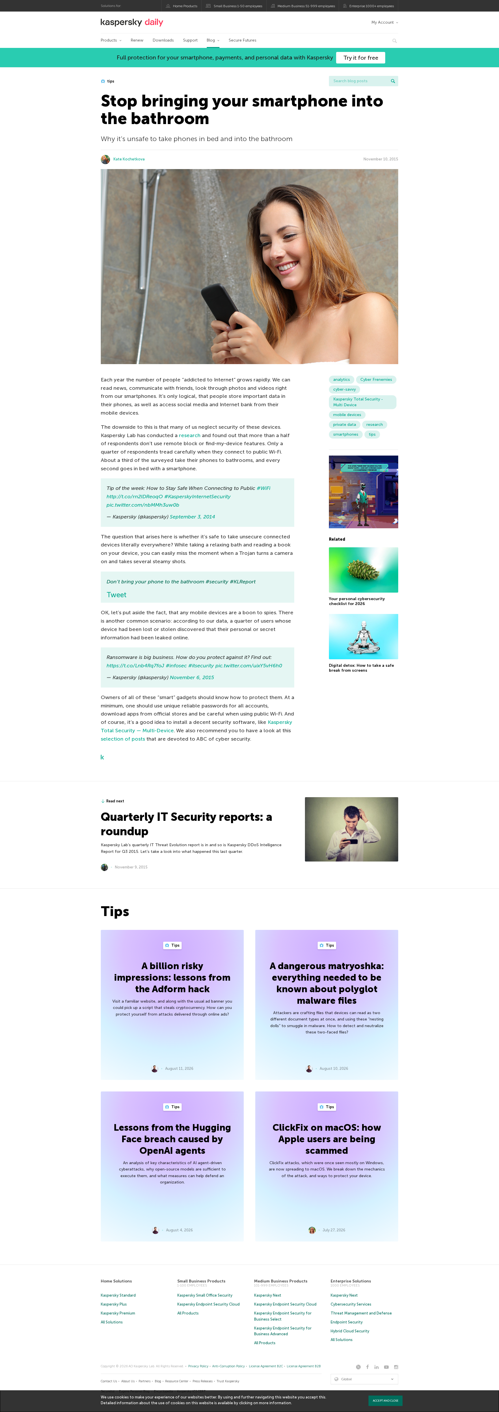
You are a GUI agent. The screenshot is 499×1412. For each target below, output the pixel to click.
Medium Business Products (281, 1281)
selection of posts (123, 739)
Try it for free (360, 57)
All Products (188, 1313)
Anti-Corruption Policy (228, 1366)
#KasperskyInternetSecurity (197, 496)
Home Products (185, 6)
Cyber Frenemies (376, 379)
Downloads (163, 40)
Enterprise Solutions (351, 1281)
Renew (137, 40)
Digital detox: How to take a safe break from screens (361, 668)
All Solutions (112, 1322)
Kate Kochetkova (129, 159)
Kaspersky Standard (118, 1295)
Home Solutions (116, 1281)
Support (190, 40)
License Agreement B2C (266, 1366)
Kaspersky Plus (114, 1304)
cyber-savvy (344, 389)
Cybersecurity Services (351, 1304)
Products (109, 40)
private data (344, 424)
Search (393, 81)
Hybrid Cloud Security (350, 1331)
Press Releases (203, 1381)
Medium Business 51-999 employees (306, 6)
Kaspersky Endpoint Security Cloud (208, 1304)
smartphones (345, 434)
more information (275, 1403)
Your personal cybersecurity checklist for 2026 (357, 601)
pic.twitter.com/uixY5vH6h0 (248, 665)
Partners (144, 1381)
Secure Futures (242, 40)
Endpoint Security (347, 1322)
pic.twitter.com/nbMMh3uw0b (143, 505)
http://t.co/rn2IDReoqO (135, 496)
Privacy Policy (198, 1366)
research (189, 435)
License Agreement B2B (304, 1366)
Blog (211, 40)
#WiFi (263, 488)
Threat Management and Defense (361, 1313)
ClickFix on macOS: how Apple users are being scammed (327, 1139)
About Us (128, 1381)
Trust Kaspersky (228, 1381)
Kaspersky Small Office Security (204, 1295)
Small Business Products (201, 1281)
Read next (115, 801)
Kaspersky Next (267, 1295)
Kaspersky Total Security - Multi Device (358, 402)
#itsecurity (201, 665)
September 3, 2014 (192, 517)
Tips (175, 945)
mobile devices (347, 414)
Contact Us (109, 1381)
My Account (382, 22)
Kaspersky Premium (118, 1313)
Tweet (116, 595)
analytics (341, 379)
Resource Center (176, 1381)
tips (110, 81)
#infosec (176, 665)
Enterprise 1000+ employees (371, 6)
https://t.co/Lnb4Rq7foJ (135, 665)
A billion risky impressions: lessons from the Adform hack (172, 977)
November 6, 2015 (192, 677)
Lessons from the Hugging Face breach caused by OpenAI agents (172, 1139)
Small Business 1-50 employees (238, 6)
